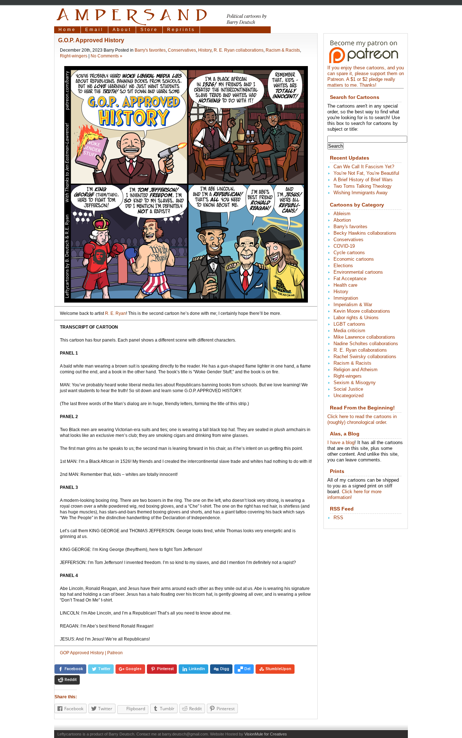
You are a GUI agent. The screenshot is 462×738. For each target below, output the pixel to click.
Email (94, 29)
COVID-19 (344, 246)
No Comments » (106, 55)
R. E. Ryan (115, 313)
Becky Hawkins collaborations (365, 233)
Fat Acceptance (350, 278)
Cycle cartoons (349, 252)
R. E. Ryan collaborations (238, 50)
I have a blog (340, 442)
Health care (345, 285)
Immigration (346, 298)
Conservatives (182, 50)
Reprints (181, 29)
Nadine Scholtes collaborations (366, 343)
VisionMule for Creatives (265, 734)
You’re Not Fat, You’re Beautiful (366, 173)
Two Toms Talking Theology (363, 186)
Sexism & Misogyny (355, 382)
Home (67, 29)
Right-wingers (73, 55)
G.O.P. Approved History (91, 40)
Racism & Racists (283, 50)
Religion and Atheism (356, 369)
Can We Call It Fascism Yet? (364, 166)
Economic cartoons (354, 259)
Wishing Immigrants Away (361, 192)
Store (149, 29)
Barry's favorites (150, 50)
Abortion (342, 220)
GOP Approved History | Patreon (91, 652)
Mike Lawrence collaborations (364, 337)
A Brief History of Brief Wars (363, 179)
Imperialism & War (353, 304)
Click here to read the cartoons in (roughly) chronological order (362, 419)
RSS (338, 517)
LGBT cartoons (349, 324)
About (122, 29)
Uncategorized (348, 395)
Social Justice (348, 389)
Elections (343, 265)
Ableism (342, 213)
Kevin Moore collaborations (362, 311)
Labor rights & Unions (356, 317)
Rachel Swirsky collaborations (365, 356)
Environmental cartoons (358, 272)
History (205, 50)
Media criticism (349, 330)
